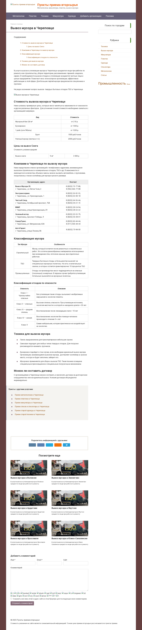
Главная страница (17, 24)
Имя (13, 560)
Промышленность (112, 83)
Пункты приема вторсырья (57, 5)
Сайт (65, 560)
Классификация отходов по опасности (42, 57)
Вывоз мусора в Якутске (64, 508)
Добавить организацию (90, 16)
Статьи (103, 75)
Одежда (72, 16)
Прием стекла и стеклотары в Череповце (32, 406)
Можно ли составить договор (33, 65)
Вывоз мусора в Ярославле (24, 538)
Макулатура (58, 16)
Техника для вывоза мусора (33, 61)
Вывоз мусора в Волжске (23, 478)
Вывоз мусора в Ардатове (24, 508)
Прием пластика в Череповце (27, 399)
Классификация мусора (31, 54)
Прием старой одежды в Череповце (30, 410)
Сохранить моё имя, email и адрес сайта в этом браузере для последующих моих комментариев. (50, 599)
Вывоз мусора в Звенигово (65, 478)
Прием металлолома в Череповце (29, 395)
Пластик (32, 16)
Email (39, 560)
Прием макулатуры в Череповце (28, 403)
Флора (128, 84)
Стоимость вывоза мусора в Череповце (37, 43)
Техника (44, 16)
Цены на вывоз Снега (36, 47)
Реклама (110, 16)
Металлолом (18, 16)
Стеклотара (105, 67)
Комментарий (16, 568)
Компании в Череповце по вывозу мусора (38, 50)
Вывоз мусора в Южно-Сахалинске (69, 538)
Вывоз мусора (107, 51)
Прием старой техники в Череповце (30, 414)
